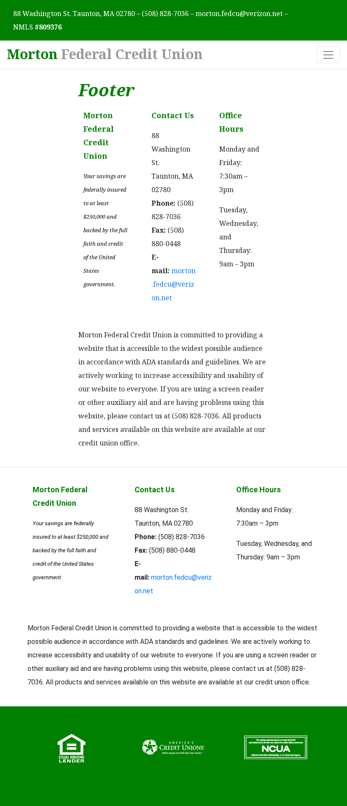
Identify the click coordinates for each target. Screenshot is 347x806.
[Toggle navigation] (328, 54)
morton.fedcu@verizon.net (239, 13)
